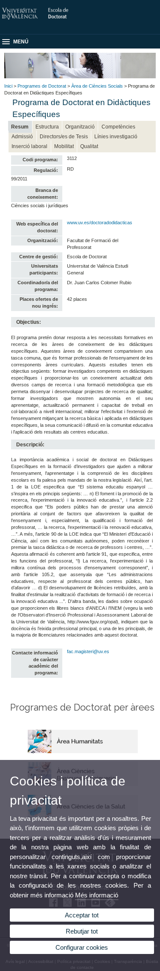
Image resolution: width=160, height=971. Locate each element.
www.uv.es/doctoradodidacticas (99, 222)
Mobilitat (64, 146)
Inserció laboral (29, 146)
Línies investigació (115, 137)
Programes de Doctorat (41, 86)
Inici (8, 86)
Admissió (22, 137)
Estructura (47, 127)
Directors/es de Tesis (64, 137)
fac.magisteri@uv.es (88, 651)
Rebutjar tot (82, 931)
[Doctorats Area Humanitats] (83, 751)
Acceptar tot (82, 915)
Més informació (96, 895)
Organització (80, 127)
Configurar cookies (81, 947)
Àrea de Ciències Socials (97, 86)
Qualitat (89, 146)
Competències (118, 127)
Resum (20, 127)
